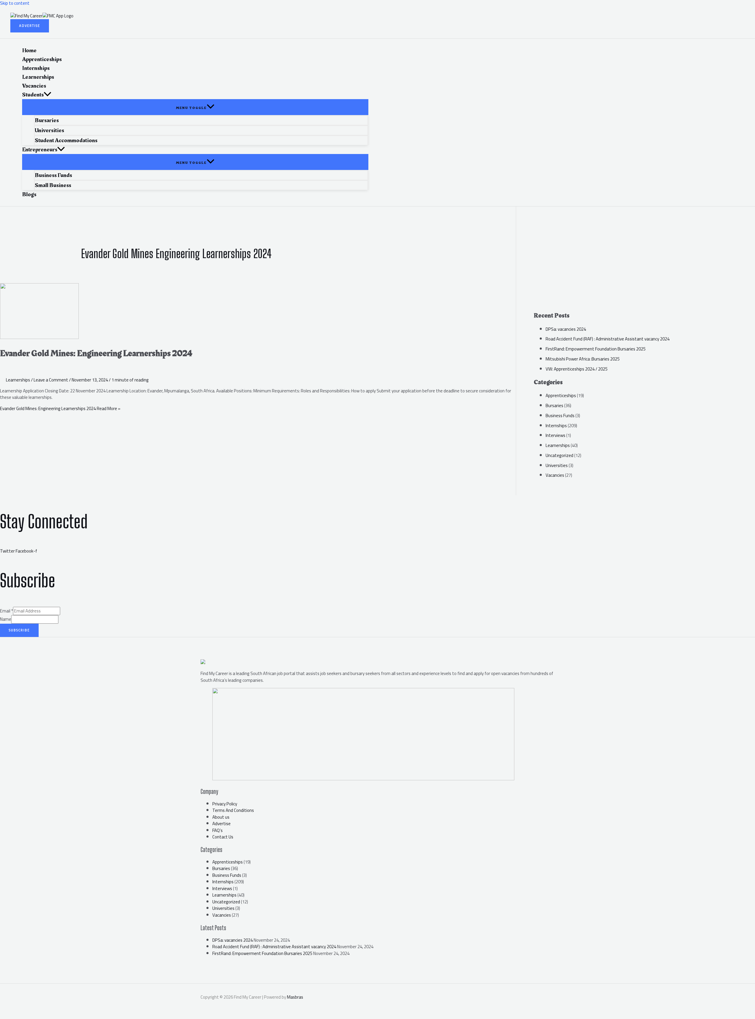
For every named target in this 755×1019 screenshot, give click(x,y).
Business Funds (560, 415)
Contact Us (222, 837)
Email (6, 611)
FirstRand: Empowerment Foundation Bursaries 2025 (596, 349)
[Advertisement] (644, 265)
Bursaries (554, 405)
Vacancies (555, 475)
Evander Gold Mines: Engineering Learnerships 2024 (96, 353)
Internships (556, 425)
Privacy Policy (224, 804)
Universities (557, 465)
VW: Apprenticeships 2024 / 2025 (577, 369)
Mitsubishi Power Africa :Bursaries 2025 (583, 359)
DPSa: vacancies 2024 (566, 329)
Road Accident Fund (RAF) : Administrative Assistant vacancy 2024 (607, 339)
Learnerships (18, 380)
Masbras (295, 997)
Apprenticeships (561, 395)
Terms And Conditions (233, 810)
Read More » (60, 408)
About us (220, 817)
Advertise (221, 823)
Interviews (555, 435)
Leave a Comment (51, 380)
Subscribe (19, 630)
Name (5, 619)
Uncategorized (559, 455)
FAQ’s (217, 830)
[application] (47, 94)
